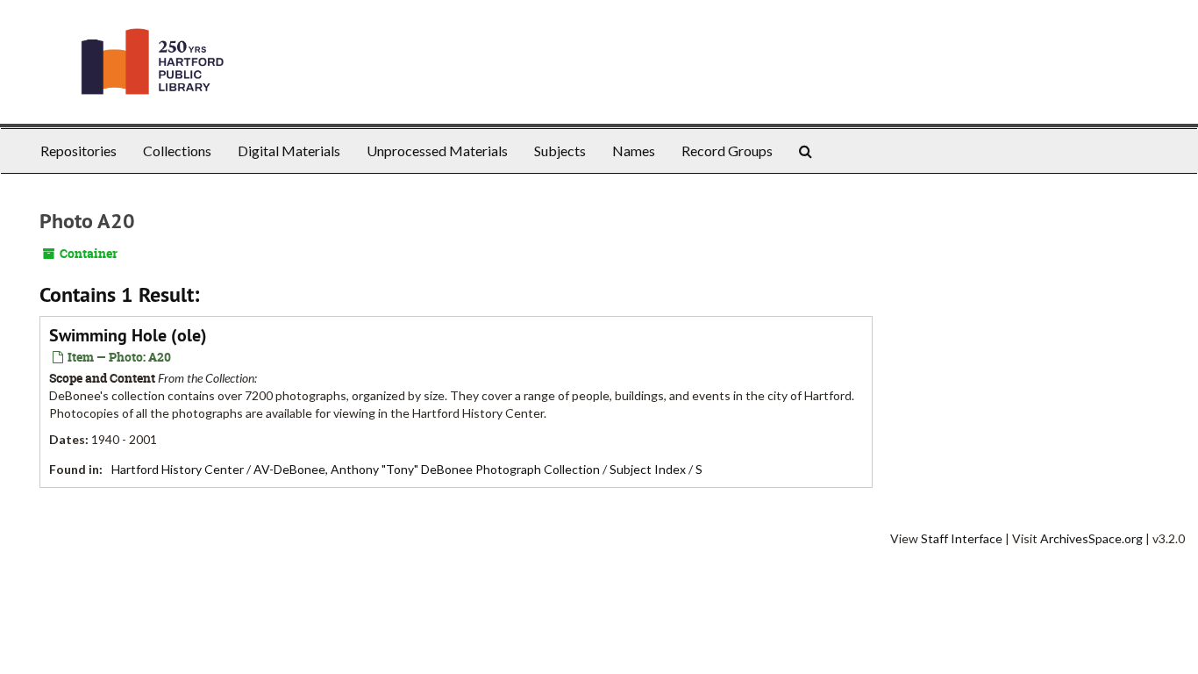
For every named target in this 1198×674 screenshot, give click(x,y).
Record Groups (727, 150)
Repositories (78, 150)
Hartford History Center (177, 469)
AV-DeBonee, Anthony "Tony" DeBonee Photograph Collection (426, 469)
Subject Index (648, 469)
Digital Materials (289, 150)
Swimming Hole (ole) (128, 335)
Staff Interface (961, 538)
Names (633, 150)
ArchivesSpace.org (1091, 538)
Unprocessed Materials (437, 150)
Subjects (560, 150)
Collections (177, 150)
